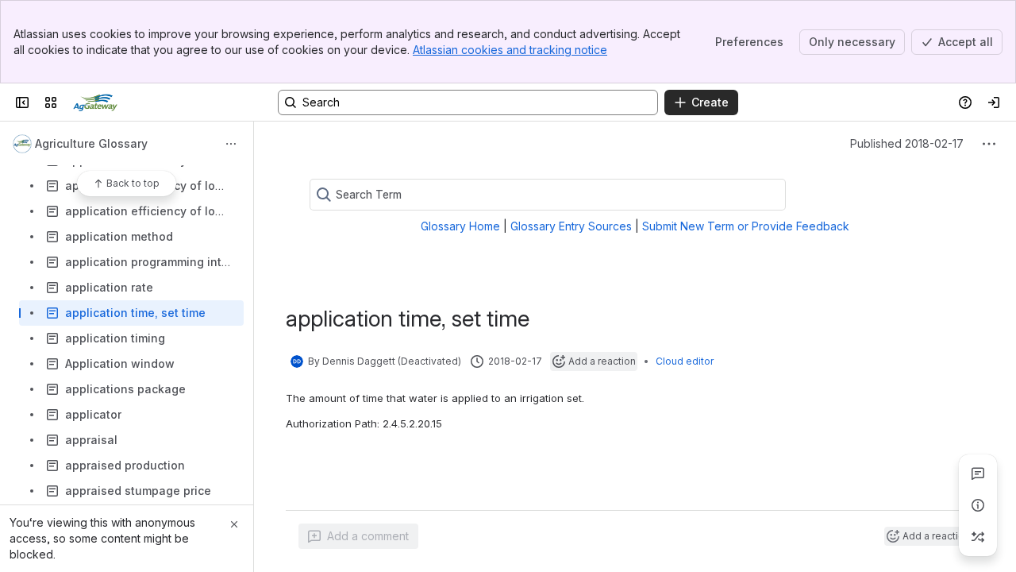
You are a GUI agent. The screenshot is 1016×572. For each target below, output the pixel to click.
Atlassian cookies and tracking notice (510, 49)
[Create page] (978, 537)
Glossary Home (460, 226)
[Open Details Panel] (978, 505)
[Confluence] (95, 102)
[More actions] (231, 143)
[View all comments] (978, 473)
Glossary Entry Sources (571, 226)
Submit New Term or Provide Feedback (745, 226)
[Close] (234, 524)
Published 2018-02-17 (907, 143)
